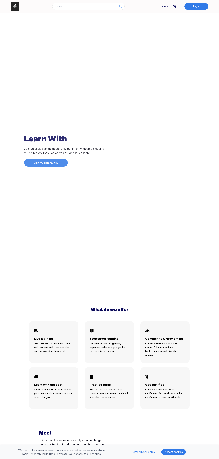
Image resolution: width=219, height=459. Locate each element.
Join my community (46, 162)
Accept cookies (173, 452)
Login (196, 6)
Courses (164, 6)
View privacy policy (144, 452)
